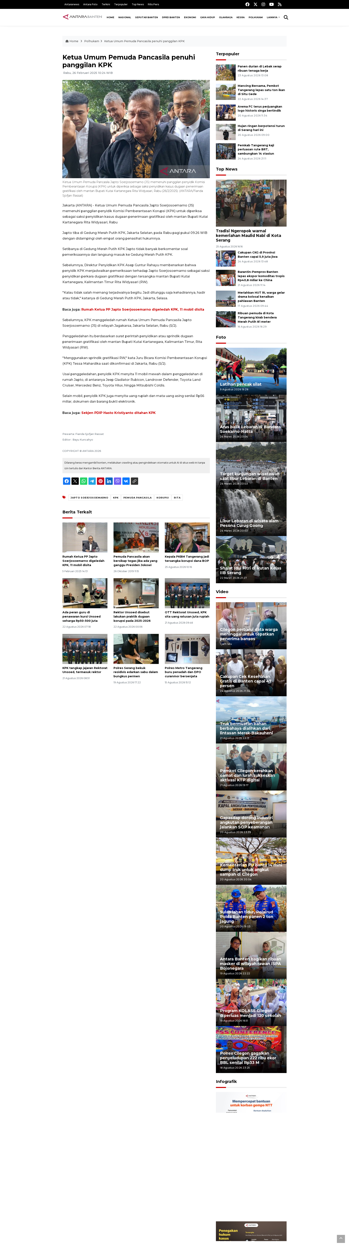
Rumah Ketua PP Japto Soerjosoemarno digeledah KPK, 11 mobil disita (142, 309)
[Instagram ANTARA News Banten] (263, 4)
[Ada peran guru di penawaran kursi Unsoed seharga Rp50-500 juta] (84, 593)
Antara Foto (90, 4)
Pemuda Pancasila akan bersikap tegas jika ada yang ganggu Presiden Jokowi (135, 561)
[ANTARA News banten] (82, 17)
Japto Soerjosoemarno (89, 497)
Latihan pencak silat (241, 384)
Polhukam (256, 17)
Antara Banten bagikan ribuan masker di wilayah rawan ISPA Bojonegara (250, 964)
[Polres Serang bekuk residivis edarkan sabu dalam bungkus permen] (136, 648)
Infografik (226, 1081)
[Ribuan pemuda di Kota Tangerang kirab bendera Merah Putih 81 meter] (226, 319)
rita (177, 497)
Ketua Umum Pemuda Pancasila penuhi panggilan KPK (144, 41)
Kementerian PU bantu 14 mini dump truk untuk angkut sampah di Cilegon (251, 870)
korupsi (163, 497)
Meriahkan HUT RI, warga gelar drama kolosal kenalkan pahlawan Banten (261, 297)
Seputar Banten (146, 17)
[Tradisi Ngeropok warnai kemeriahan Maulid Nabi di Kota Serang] (251, 203)
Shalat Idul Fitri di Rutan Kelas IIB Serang (250, 570)
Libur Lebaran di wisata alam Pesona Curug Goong (249, 523)
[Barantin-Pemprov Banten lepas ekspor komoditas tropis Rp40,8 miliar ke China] (226, 278)
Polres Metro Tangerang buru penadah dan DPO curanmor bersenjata (183, 672)
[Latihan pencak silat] (251, 371)
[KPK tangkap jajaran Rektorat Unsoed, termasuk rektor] (84, 648)
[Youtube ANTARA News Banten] (271, 4)
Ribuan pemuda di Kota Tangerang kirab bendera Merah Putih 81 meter (257, 317)
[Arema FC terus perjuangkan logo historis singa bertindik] (226, 112)
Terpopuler (121, 4)
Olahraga (225, 17)
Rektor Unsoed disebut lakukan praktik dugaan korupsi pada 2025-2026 (132, 616)
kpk (116, 497)
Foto (221, 337)
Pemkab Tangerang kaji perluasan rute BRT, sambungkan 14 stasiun (256, 149)
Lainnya (272, 17)
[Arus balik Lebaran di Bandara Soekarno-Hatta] (251, 418)
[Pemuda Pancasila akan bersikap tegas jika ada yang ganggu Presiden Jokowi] (136, 537)
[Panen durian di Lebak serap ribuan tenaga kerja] (226, 72)
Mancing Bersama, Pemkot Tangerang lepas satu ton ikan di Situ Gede (261, 90)
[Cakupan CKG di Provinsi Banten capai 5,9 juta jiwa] (226, 258)
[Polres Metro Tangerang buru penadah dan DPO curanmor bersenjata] (187, 648)
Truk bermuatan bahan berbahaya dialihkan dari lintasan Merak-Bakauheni (246, 728)
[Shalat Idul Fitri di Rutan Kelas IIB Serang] (251, 559)
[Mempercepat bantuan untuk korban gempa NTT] (251, 1156)
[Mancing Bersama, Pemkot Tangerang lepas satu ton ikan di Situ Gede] (226, 91)
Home (110, 17)
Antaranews (71, 4)
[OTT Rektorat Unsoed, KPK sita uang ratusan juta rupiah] (187, 593)
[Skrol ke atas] (341, 1239)
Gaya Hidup (207, 17)
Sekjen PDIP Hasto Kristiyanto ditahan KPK (118, 413)
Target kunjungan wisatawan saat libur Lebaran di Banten (250, 476)
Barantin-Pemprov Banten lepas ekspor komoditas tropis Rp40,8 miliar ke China (261, 276)
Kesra (241, 17)
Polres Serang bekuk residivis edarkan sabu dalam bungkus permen (136, 672)
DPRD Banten (171, 17)
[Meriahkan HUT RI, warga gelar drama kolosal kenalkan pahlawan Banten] (226, 298)
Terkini (106, 4)
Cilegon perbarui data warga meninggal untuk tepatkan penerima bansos (249, 634)
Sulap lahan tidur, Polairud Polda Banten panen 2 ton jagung (246, 917)
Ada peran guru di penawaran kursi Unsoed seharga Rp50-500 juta (81, 616)
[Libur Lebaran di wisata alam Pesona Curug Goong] (251, 512)
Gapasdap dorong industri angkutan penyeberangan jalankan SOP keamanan (246, 822)
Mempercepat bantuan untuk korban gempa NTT (250, 1208)
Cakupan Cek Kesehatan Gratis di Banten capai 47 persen (245, 681)
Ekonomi (190, 17)
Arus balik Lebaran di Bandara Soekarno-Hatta (250, 429)
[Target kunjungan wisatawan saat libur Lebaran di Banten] (251, 465)
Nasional (124, 17)
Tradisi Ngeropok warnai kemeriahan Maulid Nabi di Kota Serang (248, 235)
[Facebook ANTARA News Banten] (247, 4)
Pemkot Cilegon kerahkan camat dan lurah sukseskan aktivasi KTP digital (247, 775)
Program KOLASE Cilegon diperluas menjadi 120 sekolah (250, 1013)
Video (222, 591)
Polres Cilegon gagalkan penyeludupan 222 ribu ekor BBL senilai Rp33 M (248, 1058)
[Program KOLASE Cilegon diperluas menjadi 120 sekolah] (251, 1002)
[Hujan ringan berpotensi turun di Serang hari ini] (226, 132)
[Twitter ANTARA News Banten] (255, 4)
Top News (138, 4)
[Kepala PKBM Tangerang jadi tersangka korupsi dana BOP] (187, 537)
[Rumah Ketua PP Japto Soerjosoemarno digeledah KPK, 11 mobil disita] (84, 537)
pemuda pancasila (137, 497)
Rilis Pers (153, 4)
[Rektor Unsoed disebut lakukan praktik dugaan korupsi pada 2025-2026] (136, 593)
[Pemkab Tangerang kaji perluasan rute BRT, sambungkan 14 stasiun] (226, 151)
